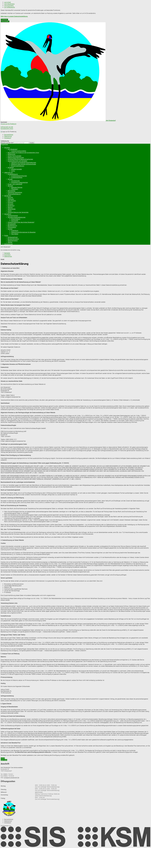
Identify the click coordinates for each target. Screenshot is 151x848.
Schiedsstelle (12, 224)
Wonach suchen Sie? (7, 143)
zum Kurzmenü (9, 5)
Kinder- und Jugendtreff (15, 184)
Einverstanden (5, 21)
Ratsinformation (13, 240)
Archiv (13, 171)
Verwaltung (7, 214)
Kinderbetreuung (13, 174)
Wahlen (10, 242)
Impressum (7, 138)
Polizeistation (12, 227)
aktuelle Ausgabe (16, 169)
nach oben (4, 760)
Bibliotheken (11, 191)
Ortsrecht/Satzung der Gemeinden (18, 212)
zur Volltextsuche (9, 7)
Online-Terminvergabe (14, 156)
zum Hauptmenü (9, 4)
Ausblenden (4, 19)
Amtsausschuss (13, 237)
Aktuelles (7, 147)
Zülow (10, 210)
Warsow (10, 207)
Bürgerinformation (13, 239)
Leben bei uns (8, 172)
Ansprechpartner (13, 215)
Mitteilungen (11, 154)
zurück (3, 758)
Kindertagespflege (16, 177)
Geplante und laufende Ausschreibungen (23, 162)
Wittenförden (12, 209)
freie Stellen (14, 234)
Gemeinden (7, 196)
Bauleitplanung (12, 225)
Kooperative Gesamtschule (19, 182)
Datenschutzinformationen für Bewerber (23, 232)
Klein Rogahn (12, 201)
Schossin (10, 204)
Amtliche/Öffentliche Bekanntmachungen (20, 159)
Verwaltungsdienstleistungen (17, 217)
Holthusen (11, 199)
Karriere (10, 229)
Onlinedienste (8, 244)
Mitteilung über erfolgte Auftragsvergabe (23, 164)
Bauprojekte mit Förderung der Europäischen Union (23, 152)
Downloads (14, 220)
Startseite (7, 253)
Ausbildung (14, 230)
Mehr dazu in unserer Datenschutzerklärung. (14, 16)
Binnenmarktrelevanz (17, 166)
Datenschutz (8, 136)
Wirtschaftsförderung (14, 194)
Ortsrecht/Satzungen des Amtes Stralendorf (21, 222)
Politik (6, 235)
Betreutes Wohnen (16, 187)
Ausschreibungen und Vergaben (17, 161)
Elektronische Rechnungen (16, 157)
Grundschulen (15, 181)
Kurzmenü (7, 255)
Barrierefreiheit (8, 134)
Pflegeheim (14, 189)
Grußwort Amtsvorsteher (18, 151)
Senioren (10, 186)
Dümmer (10, 197)
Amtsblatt (11, 167)
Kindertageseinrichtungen (19, 176)
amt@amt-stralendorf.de (11, 777)
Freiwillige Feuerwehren (15, 192)
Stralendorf (11, 206)
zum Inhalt (7, 2)
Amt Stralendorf (12, 149)
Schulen (10, 179)
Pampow (10, 202)
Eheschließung (15, 219)
